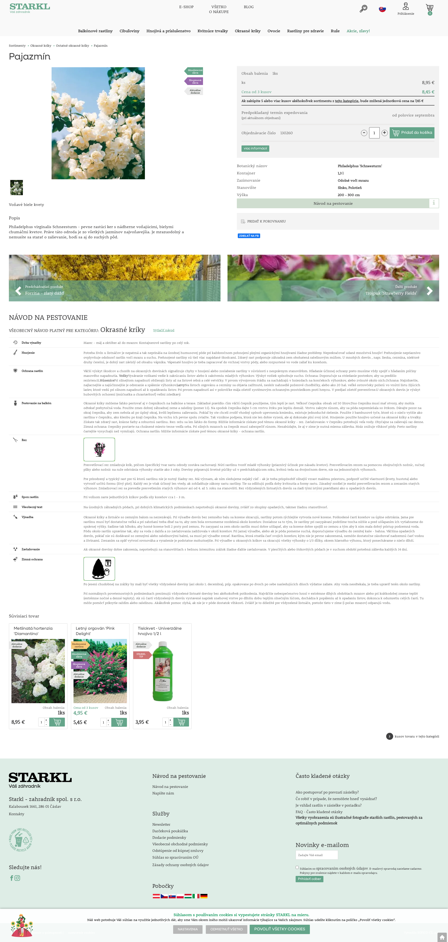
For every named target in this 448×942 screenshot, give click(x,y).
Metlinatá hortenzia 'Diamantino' (33, 631)
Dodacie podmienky (169, 837)
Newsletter (161, 824)
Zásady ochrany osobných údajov (181, 864)
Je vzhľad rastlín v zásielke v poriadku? (328, 805)
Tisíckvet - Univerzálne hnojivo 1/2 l (160, 631)
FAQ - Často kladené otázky (319, 811)
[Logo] (30, 9)
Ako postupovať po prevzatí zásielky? (327, 792)
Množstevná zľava (195, 71)
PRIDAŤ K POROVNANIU (266, 221)
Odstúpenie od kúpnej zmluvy (177, 850)
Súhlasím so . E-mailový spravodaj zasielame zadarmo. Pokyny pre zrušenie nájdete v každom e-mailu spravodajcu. (361, 870)
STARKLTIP (141, 655)
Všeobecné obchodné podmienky (180, 843)
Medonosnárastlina (79, 645)
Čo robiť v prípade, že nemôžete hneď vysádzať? (336, 798)
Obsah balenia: (54, 708)
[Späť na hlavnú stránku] (442, 937)
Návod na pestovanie (333, 203)
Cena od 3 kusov (86, 708)
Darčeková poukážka (170, 830)
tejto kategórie (346, 100)
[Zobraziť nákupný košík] (429, 7)
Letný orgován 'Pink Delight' (95, 631)
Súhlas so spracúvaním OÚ (175, 857)
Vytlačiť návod (163, 330)
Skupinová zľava (195, 81)
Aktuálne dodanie (195, 91)
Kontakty (16, 813)
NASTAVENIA (188, 929)
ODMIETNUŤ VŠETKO (226, 929)
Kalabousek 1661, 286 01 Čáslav (35, 806)
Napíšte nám (163, 792)
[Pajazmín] (98, 123)
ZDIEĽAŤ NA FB (249, 235)
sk (382, 8)
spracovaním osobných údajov (342, 868)
